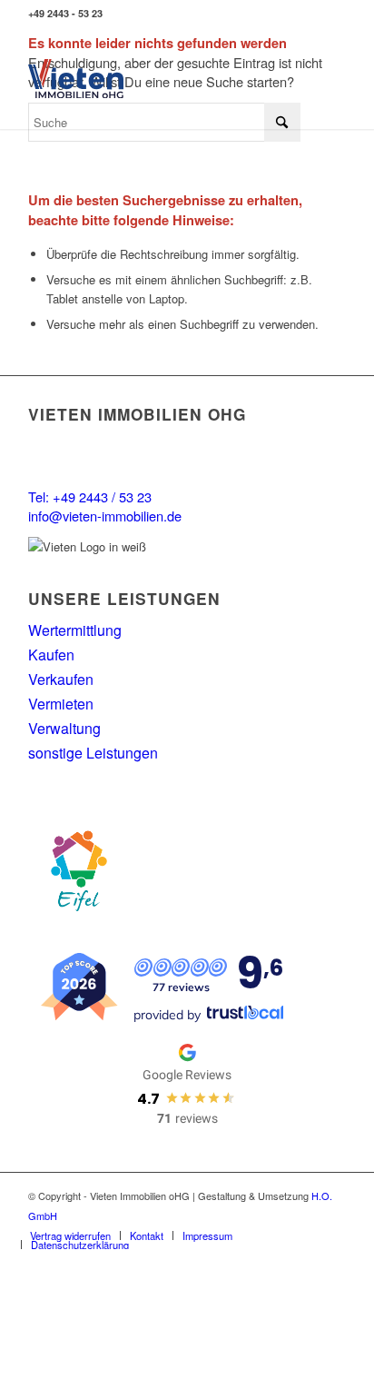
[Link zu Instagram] (332, 14)
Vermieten (61, 703)
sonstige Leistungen (93, 752)
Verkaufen (61, 679)
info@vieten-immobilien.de (105, 515)
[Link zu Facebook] (306, 14)
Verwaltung (64, 728)
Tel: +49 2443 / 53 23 (90, 496)
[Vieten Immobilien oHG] (75, 78)
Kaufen (51, 654)
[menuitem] (70, 1235)
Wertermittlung (75, 630)
